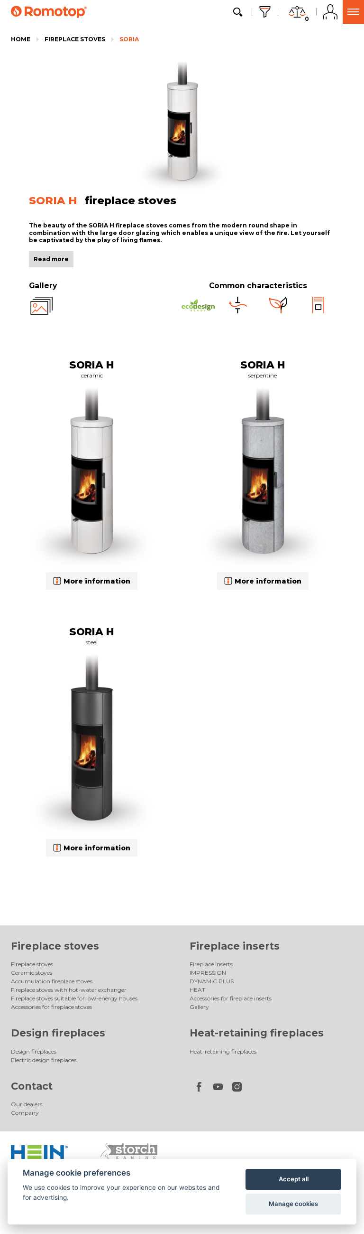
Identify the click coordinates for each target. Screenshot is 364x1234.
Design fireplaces (58, 1033)
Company (25, 1112)
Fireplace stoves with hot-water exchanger (69, 989)
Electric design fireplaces (43, 1060)
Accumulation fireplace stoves (51, 981)
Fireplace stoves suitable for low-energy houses (74, 998)
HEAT (197, 989)
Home (20, 39)
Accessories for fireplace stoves (51, 1006)
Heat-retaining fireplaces (257, 1033)
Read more (51, 259)
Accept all (294, 1179)
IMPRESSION (208, 972)
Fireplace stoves (75, 39)
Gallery (199, 1006)
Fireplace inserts (235, 946)
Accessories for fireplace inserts (231, 998)
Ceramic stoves (31, 972)
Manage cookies (293, 1203)
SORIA (129, 39)
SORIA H (91, 364)
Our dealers (26, 1104)
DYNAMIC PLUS (212, 981)
